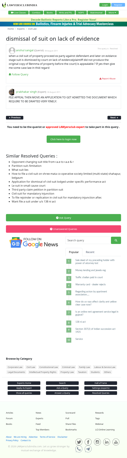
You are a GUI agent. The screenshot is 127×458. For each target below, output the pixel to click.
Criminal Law (68, 367)
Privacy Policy (12, 440)
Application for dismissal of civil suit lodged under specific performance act (59, 181)
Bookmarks (71, 429)
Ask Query (65, 217)
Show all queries (24, 392)
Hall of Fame (101, 382)
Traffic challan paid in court (89, 277)
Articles (9, 412)
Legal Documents (16, 372)
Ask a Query (62, 387)
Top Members (42, 429)
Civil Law (31, 367)
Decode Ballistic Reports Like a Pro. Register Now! (63, 19)
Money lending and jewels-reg (90, 270)
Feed (38, 423)
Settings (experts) (100, 387)
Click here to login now (63, 139)
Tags (97, 418)
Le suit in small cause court (28, 185)
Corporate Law (15, 367)
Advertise (33, 437)
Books (50, 12)
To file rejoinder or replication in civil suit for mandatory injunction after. (57, 197)
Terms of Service (47, 437)
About (8, 437)
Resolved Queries (100, 392)
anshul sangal (24, 50)
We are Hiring (20, 437)
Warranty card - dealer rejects (90, 284)
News (38, 412)
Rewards (99, 412)
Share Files (70, 423)
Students (95, 372)
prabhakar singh (26, 92)
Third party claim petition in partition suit (37, 189)
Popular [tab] (74, 252)
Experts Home (24, 382)
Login (105, 4)
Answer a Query (62, 392)
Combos (36, 12)
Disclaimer (62, 437)
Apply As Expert (24, 387)
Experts (39, 418)
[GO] (116, 240)
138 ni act (80, 322)
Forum (9, 418)
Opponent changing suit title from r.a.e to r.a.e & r (43, 162)
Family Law (84, 367)
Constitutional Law (48, 367)
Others (107, 372)
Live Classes (20, 12)
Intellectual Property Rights (42, 372)
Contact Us (26, 440)
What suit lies (20, 170)
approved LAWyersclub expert (65, 127)
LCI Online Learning (105, 429)
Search (62, 382)
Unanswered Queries (64, 229)
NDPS (81, 12)
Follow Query (19, 74)
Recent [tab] (90, 252)
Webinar (99, 423)
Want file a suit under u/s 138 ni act (34, 201)
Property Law (67, 372)
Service (79, 339)
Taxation (82, 372)
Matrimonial (96, 12)
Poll (67, 418)
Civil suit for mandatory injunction (33, 193)
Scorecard (70, 412)
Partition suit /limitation (27, 166)
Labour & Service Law (104, 367)
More (111, 12)
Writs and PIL (65, 12)
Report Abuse (108, 78)
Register (118, 4)
